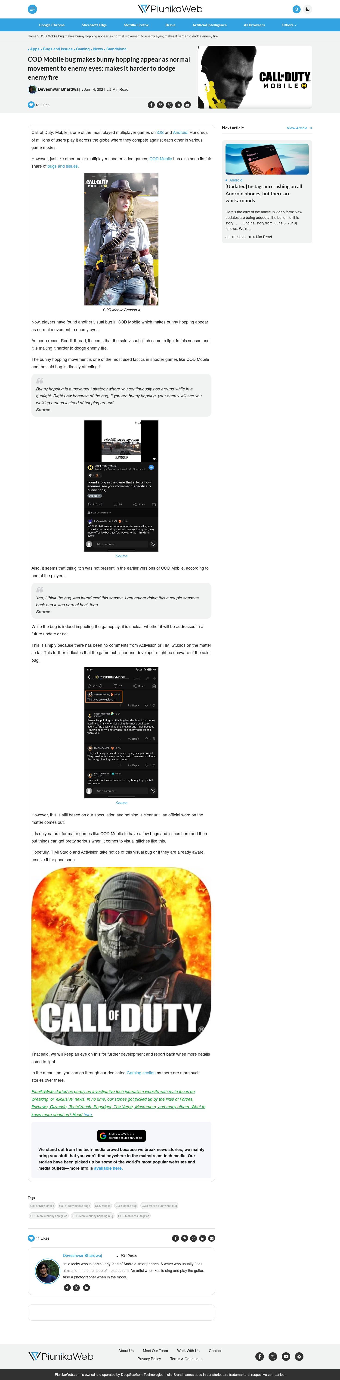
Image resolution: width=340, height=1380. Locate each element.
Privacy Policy (149, 1358)
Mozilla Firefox (136, 25)
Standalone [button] (116, 48)
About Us (126, 1350)
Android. (181, 132)
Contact (215, 1350)
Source (43, 410)
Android (235, 180)
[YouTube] (286, 1356)
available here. (108, 1168)
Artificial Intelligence (209, 25)
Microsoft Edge (94, 25)
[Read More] (267, 159)
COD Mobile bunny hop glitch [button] (48, 1216)
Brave (171, 25)
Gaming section (141, 1072)
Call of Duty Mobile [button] (42, 1206)
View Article (297, 128)
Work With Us (188, 1350)
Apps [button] (35, 48)
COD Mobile (160, 158)
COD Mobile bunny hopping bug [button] (92, 1216)
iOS (160, 132)
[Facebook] (259, 1356)
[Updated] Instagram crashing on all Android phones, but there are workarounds (264, 193)
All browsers (254, 25)
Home (32, 36)
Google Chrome (52, 25)
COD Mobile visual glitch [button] (133, 1216)
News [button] (98, 48)
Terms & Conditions (186, 1358)
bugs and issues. (63, 166)
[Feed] (299, 1356)
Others (288, 25)
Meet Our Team (155, 1350)
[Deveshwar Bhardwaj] (46, 1271)
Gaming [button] (83, 48)
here (87, 1114)
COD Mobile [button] (103, 1206)
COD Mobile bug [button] (126, 1206)
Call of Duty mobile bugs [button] (74, 1206)
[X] (273, 1356)
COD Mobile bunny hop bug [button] (159, 1206)
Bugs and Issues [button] (58, 48)
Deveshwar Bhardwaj (59, 89)
